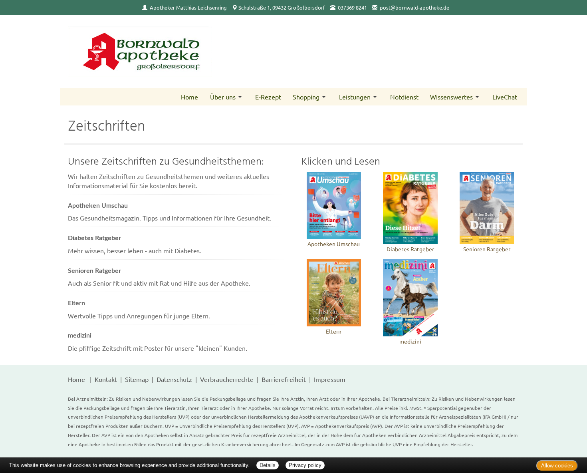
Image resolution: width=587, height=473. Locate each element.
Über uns (223, 97)
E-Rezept (268, 97)
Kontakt (106, 379)
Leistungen (355, 97)
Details (268, 465)
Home (189, 97)
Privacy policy (305, 465)
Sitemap (137, 379)
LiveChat (504, 97)
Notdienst (404, 97)
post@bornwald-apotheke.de (414, 7)
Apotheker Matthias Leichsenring (188, 7)
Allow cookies (557, 466)
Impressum (329, 379)
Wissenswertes (451, 97)
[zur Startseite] (177, 51)
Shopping (306, 97)
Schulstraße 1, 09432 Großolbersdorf (281, 7)
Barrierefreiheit (284, 379)
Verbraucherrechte (227, 379)
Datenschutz (174, 379)
